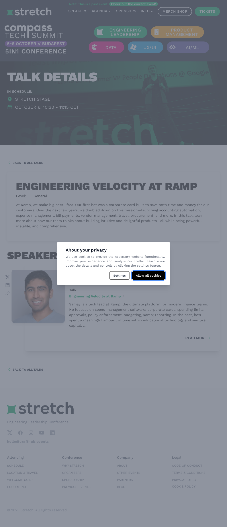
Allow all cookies (148, 275)
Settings (119, 275)
